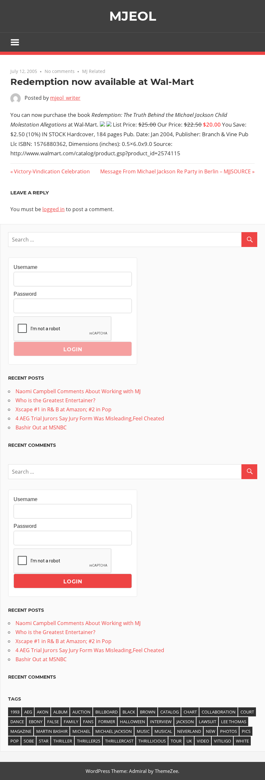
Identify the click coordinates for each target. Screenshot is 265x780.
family (71, 721)
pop (14, 741)
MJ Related (93, 71)
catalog (169, 712)
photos (228, 731)
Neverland (189, 731)
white (242, 741)
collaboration (219, 712)
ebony (35, 721)
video (203, 741)
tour (176, 741)
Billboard (106, 712)
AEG (28, 712)
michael (81, 731)
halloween (132, 721)
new (210, 731)
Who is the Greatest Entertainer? (55, 400)
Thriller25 (88, 741)
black (128, 712)
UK (189, 741)
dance (17, 721)
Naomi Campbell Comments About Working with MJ (78, 391)
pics (246, 731)
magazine (20, 731)
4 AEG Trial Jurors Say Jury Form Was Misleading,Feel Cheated (90, 418)
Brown (147, 712)
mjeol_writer (65, 97)
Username (25, 267)
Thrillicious (152, 741)
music (143, 731)
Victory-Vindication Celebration (52, 171)
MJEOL (132, 16)
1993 (14, 712)
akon (42, 712)
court (247, 712)
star (43, 741)
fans (88, 721)
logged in (53, 209)
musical (163, 731)
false (53, 721)
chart (190, 712)
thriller (62, 741)
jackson (185, 721)
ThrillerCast (119, 741)
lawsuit (207, 721)
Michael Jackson (113, 731)
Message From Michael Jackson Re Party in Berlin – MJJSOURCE (175, 171)
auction (81, 712)
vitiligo (222, 741)
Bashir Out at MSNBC (41, 427)
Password (25, 294)
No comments (60, 71)
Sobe (29, 741)
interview (161, 721)
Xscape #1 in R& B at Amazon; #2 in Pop (63, 409)
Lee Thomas (233, 721)
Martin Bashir (52, 731)
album (60, 712)
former (106, 721)
